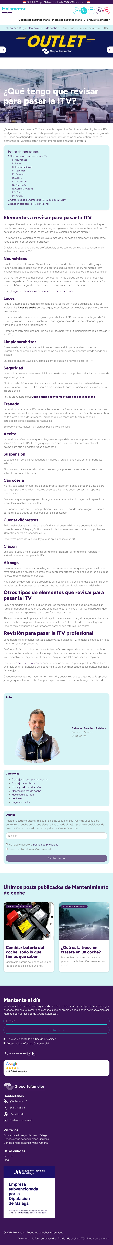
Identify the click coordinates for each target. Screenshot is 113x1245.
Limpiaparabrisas (23, 167)
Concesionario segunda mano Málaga (25, 1135)
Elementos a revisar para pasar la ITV (28, 156)
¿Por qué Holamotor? (97, 19)
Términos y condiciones (95, 1238)
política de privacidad (45, 844)
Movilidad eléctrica (23, 794)
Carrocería (20, 185)
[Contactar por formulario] (91, 10)
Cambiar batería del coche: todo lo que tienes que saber (25, 952)
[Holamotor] (13, 12)
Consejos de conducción (26, 787)
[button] (56, 44)
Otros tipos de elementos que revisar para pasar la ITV (38, 199)
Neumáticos (21, 160)
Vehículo (17, 798)
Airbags (19, 196)
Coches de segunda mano (34, 19)
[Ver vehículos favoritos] (106, 10)
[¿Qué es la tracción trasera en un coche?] (84, 921)
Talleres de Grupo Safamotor (25, 663)
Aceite (18, 178)
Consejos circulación (24, 783)
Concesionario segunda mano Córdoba (26, 1139)
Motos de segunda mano (67, 19)
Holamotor (10, 28)
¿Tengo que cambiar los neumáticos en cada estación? (41, 291)
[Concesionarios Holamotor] (76, 10)
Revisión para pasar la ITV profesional (29, 203)
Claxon (19, 192)
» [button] (109, 49)
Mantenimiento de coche (42, 28)
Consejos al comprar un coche (30, 779)
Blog (21, 28)
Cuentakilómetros (24, 188)
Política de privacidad (43, 1238)
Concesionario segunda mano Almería (26, 1142)
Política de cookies (69, 1238)
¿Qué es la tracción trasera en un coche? (81, 949)
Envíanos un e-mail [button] (21, 1120)
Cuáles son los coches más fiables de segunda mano (63, 396)
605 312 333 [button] (17, 1113)
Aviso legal (24, 1238)
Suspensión (20, 181)
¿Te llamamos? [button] (18, 1101)
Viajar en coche (21, 802)
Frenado (19, 174)
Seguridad (20, 170)
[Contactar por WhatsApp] (99, 10)
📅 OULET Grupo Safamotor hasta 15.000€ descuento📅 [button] (56, 2)
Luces (18, 163)
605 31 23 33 (17, 1107)
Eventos (8, 1156)
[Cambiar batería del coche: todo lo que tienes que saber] (29, 921)
